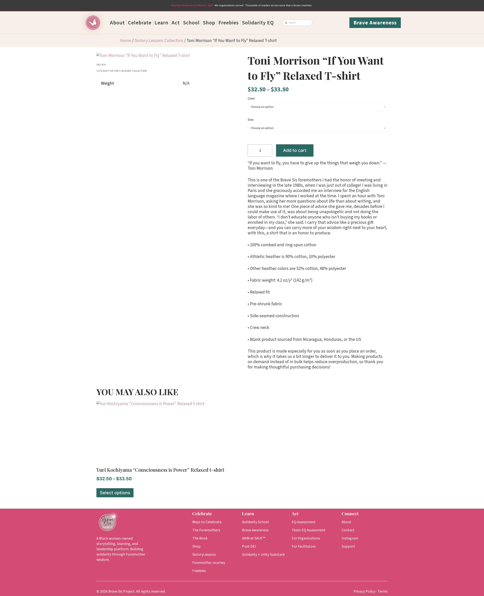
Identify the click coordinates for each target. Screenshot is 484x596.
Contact (348, 530)
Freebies (229, 22)
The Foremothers (206, 530)
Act (176, 22)
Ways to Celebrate (206, 522)
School (191, 22)
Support (348, 546)
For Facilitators (304, 546)
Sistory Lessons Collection (159, 40)
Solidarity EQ (258, 22)
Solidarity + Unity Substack (263, 554)
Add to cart (294, 150)
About (117, 22)
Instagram (350, 538)
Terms (383, 591)
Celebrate (139, 22)
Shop (209, 22)
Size (251, 119)
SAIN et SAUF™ (253, 538)
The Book (200, 538)
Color (251, 98)
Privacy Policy (364, 591)
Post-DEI (249, 546)
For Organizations (306, 538)
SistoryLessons (204, 554)
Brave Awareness (255, 530)
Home (125, 40)
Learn (161, 22)
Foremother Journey (208, 562)
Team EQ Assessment (308, 530)
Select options (115, 492)
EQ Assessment (304, 522)
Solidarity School (255, 522)
